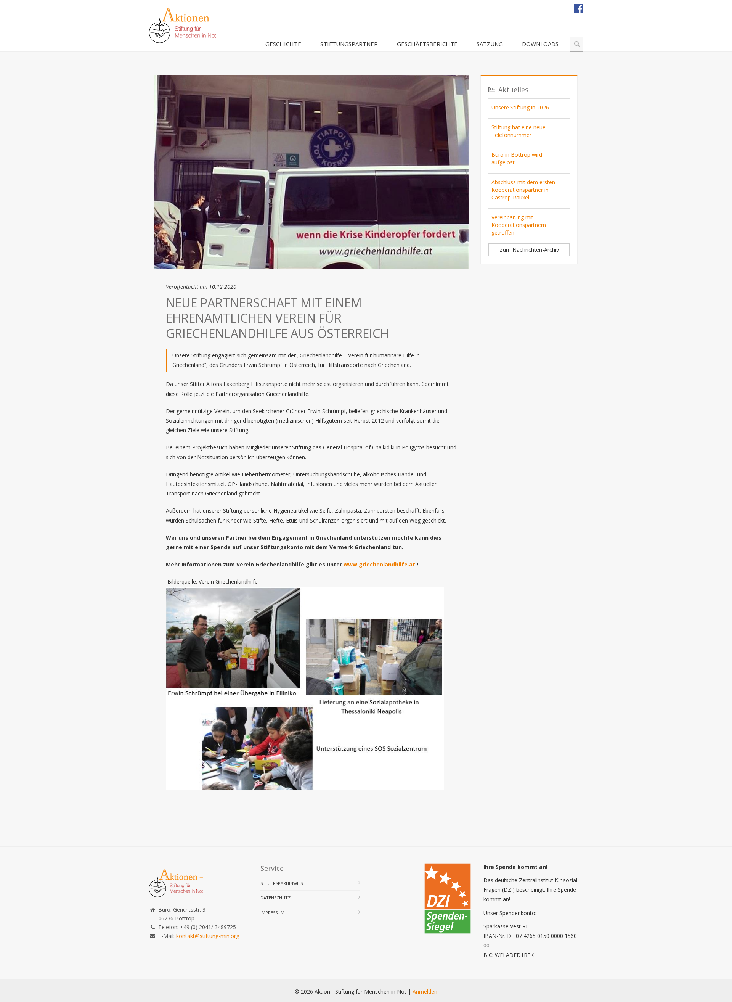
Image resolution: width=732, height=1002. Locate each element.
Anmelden (425, 991)
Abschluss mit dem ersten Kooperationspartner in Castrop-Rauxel (523, 190)
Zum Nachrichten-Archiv (529, 249)
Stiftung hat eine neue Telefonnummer (518, 131)
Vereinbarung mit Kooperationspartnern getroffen (518, 225)
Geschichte (283, 44)
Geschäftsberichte (427, 44)
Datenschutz (275, 898)
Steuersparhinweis (281, 883)
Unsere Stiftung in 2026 (520, 107)
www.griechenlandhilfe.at (379, 564)
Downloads (540, 44)
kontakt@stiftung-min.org (207, 935)
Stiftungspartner (349, 44)
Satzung (490, 44)
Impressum (272, 912)
